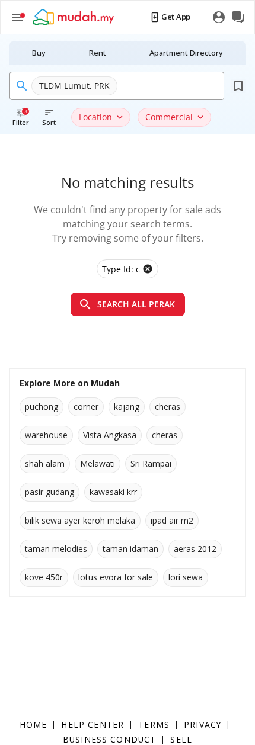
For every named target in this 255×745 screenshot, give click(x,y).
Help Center (92, 724)
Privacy (202, 724)
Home (33, 724)
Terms (154, 724)
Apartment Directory (186, 52)
